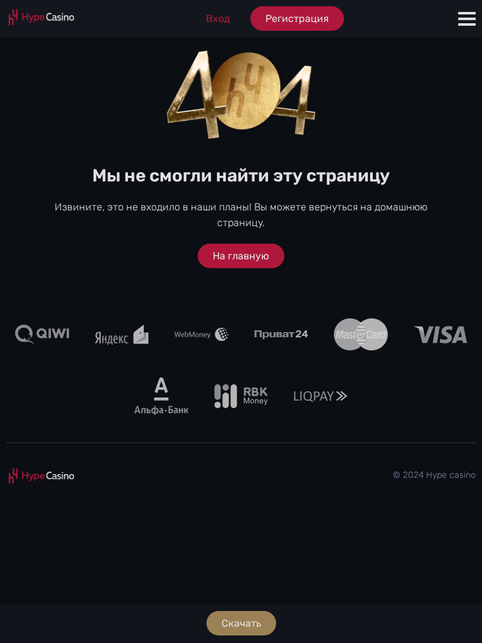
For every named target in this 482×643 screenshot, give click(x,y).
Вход (218, 18)
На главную (241, 256)
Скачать (241, 623)
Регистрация (297, 18)
